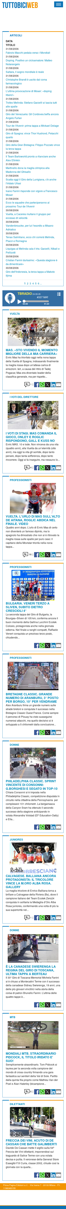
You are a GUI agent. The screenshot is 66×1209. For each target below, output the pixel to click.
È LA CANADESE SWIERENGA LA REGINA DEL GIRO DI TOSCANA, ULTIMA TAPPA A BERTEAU (31, 970)
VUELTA (15, 313)
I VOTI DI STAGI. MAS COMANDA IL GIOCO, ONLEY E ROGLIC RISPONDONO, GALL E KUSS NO (31, 437)
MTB (12, 1017)
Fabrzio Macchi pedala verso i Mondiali (28, 52)
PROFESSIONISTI (20, 480)
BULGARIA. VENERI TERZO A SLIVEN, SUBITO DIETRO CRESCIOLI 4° (28, 607)
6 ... (40, 283)
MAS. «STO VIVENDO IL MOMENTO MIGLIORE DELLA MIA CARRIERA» (32, 352)
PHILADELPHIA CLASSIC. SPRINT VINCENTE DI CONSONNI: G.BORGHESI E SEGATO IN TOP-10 (32, 785)
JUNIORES (16, 839)
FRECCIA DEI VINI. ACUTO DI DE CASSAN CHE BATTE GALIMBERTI (31, 1142)
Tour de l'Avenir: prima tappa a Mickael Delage (32, 125)
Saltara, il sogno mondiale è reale (25, 72)
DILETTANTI (17, 1104)
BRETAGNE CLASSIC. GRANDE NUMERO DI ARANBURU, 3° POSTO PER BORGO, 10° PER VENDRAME (32, 698)
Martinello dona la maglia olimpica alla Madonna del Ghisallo (28, 170)
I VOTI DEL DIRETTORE (24, 397)
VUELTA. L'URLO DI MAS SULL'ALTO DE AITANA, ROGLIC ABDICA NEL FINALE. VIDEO (33, 520)
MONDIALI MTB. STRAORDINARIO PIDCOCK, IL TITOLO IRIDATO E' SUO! (31, 1057)
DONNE (14, 745)
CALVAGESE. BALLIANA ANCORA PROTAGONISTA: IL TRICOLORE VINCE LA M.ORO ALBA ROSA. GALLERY (31, 881)
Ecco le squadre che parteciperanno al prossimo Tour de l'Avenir (28, 204)
